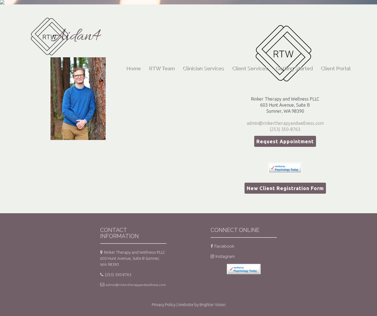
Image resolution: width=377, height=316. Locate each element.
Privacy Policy (164, 304)
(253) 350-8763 (285, 129)
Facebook (224, 246)
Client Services (249, 68)
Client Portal (335, 68)
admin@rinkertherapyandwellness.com (285, 123)
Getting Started (293, 68)
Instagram (225, 256)
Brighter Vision (212, 304)
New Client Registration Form (285, 188)
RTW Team (161, 68)
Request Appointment (285, 141)
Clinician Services (203, 68)
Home (133, 68)
